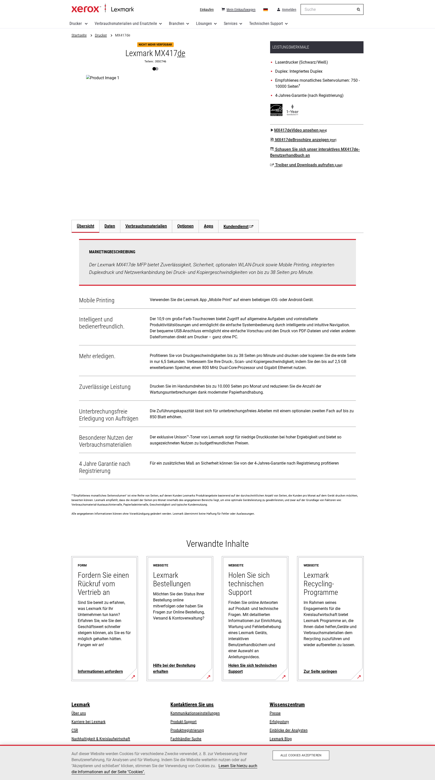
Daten (109, 226)
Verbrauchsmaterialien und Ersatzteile (126, 23)
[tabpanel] (217, 360)
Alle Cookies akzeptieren (300, 755)
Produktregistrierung (187, 730)
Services (230, 23)
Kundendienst (236, 226)
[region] (217, 762)
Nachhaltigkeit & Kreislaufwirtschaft (100, 738)
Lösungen (204, 23)
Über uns (78, 713)
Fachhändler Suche (185, 738)
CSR (74, 730)
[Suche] (358, 9)
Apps (208, 226)
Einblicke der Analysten (289, 730)
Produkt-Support (183, 721)
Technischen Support (266, 23)
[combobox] (332, 9)
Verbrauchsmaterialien (146, 226)
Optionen (185, 226)
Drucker (76, 23)
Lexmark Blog (281, 738)
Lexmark (80, 705)
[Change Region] (266, 10)
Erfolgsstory (279, 721)
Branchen (176, 23)
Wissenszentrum (287, 705)
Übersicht (85, 226)
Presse (275, 713)
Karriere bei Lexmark (88, 721)
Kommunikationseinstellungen (195, 713)
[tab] (85, 226)
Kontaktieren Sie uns (192, 705)
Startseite (102, 8)
